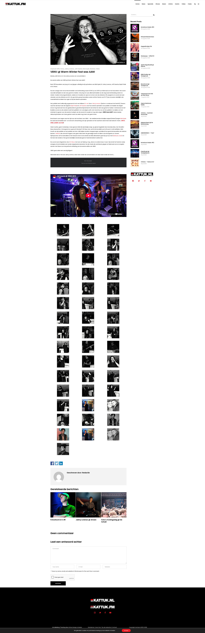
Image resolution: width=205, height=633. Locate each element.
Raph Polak (74, 105)
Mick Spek (86, 69)
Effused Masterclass (147, 37)
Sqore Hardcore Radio (146, 104)
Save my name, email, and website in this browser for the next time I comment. (75, 571)
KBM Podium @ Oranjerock (145, 75)
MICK (123, 120)
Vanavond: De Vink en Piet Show (147, 94)
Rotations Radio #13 (147, 27)
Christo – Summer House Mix (147, 113)
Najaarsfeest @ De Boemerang (147, 123)
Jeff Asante (78, 69)
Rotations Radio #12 (147, 143)
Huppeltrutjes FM (146, 46)
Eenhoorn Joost (117, 135)
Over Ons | (98, 627)
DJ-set (87, 103)
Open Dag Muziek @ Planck (147, 65)
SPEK (52, 123)
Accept (126, 630)
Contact (114, 627)
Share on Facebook (52, 463)
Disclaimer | (91, 627)
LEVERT (56, 123)
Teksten (57, 133)
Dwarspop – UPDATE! (147, 56)
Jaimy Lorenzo (69, 69)
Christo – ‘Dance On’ (147, 162)
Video (98, 69)
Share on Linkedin (61, 463)
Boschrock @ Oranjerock (145, 85)
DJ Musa (72, 142)
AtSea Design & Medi (75, 627)
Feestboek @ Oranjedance (145, 152)
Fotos (62, 69)
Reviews (92, 69)
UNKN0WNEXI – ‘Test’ (147, 133)
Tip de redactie (106, 627)
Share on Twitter (56, 463)
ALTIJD (61, 123)
